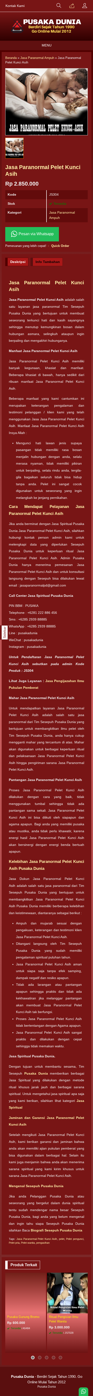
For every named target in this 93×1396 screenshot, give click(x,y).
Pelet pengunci (74, 1238)
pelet (61, 1238)
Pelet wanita (28, 1242)
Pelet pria (14, 1242)
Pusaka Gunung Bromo (23, 1317)
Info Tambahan (48, 262)
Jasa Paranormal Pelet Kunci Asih (36, 1238)
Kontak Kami (15, 6)
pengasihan (43, 1242)
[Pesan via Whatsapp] (71, 6)
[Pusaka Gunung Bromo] (25, 1292)
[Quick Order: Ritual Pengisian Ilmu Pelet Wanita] (85, 1309)
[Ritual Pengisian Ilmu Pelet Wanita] (67, 1292)
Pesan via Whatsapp (36, 234)
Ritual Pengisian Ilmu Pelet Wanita (63, 1319)
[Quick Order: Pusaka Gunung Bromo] (43, 1309)
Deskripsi (18, 262)
